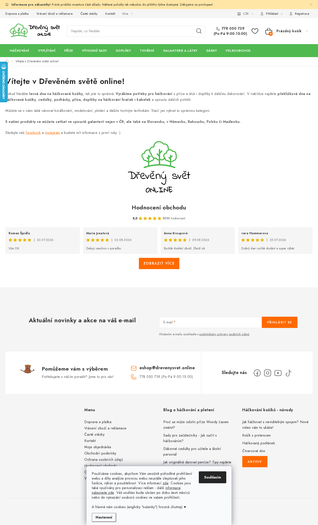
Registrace (302, 13)
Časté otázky (89, 13)
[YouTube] (278, 372)
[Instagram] (267, 372)
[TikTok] (288, 372)
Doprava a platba (17, 13)
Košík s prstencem (256, 435)
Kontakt (110, 13)
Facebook (33, 132)
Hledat (199, 31)
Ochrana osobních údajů (103, 459)
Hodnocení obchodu (159, 207)
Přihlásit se (279, 322)
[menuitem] (19, 50)
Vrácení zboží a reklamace (55, 13)
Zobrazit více (159, 263)
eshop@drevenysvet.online (167, 368)
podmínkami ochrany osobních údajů (224, 334)
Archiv (255, 461)
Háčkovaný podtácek (258, 443)
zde (166, 483)
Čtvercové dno (253, 450)
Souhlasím (212, 477)
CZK (246, 13)
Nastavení (104, 517)
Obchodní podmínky (100, 453)
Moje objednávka (97, 447)
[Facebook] (257, 372)
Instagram (52, 132)
